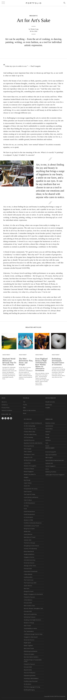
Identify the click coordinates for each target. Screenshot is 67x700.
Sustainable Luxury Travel (31, 525)
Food (25, 508)
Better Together (28, 645)
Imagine (26, 477)
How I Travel (27, 625)
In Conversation (28, 517)
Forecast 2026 (28, 667)
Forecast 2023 (28, 568)
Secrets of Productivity (30, 548)
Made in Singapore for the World (33, 594)
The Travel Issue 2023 (30, 583)
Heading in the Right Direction (32, 620)
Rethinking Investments (30, 651)
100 (24, 402)
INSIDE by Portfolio (51, 472)
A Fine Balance (28, 600)
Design (47, 437)
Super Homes (28, 483)
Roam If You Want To (30, 474)
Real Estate (49, 404)
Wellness (48, 440)
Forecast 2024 (28, 603)
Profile (25, 404)
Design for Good (28, 591)
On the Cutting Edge (29, 426)
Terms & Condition (7, 410)
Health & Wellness (29, 554)
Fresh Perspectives (29, 511)
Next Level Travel (29, 648)
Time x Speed (28, 451)
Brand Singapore (29, 471)
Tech (47, 443)
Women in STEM (28, 520)
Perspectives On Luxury (31, 488)
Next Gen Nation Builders (31, 657)
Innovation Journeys (29, 560)
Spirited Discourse (29, 440)
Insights (48, 407)
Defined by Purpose (29, 617)
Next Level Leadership (30, 614)
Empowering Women (29, 675)
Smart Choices (28, 585)
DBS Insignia (49, 457)
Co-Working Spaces (29, 503)
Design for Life (28, 457)
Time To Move (28, 500)
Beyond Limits (28, 670)
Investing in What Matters (31, 678)
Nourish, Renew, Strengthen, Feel (33, 608)
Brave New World (29, 551)
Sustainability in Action (30, 628)
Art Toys (26, 506)
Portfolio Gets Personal (30, 681)
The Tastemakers (29, 631)
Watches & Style (50, 423)
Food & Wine (49, 429)
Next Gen (26, 588)
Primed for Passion (29, 597)
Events (47, 446)
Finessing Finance (29, 446)
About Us (4, 402)
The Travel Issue (28, 580)
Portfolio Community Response (33, 523)
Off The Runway (28, 437)
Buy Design (27, 480)
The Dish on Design (29, 543)
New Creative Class (29, 605)
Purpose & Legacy (29, 654)
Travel (47, 434)
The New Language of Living (32, 687)
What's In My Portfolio (29, 410)
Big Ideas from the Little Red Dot (33, 443)
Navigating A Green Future (31, 545)
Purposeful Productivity (30, 571)
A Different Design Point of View (33, 634)
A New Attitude (28, 574)
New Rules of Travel (29, 537)
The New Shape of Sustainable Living (33, 660)
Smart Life (27, 486)
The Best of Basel (29, 468)
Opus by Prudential (51, 454)
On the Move (27, 684)
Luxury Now (27, 463)
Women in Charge (29, 622)
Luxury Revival (28, 534)
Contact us (5, 404)
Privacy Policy (5, 407)
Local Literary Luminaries (31, 497)
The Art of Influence (29, 672)
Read (24, 413)
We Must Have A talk (30, 460)
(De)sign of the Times (30, 565)
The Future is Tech (29, 454)
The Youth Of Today (29, 494)
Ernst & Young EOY (51, 452)
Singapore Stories (29, 557)
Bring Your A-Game (29, 528)
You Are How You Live (30, 429)
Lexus (47, 469)
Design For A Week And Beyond (33, 423)
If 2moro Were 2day (29, 431)
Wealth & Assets (50, 402)
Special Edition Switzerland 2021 (55, 460)
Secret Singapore (50, 466)
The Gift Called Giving (30, 434)
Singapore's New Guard (31, 637)
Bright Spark (27, 642)
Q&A (24, 407)
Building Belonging (29, 690)
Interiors (48, 431)
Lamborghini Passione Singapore (55, 474)
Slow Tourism (28, 491)
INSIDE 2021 (27, 531)
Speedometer (49, 426)
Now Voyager (27, 448)
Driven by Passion (29, 563)
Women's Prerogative (30, 466)
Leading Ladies (28, 577)
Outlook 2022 (27, 540)
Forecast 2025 (28, 611)
